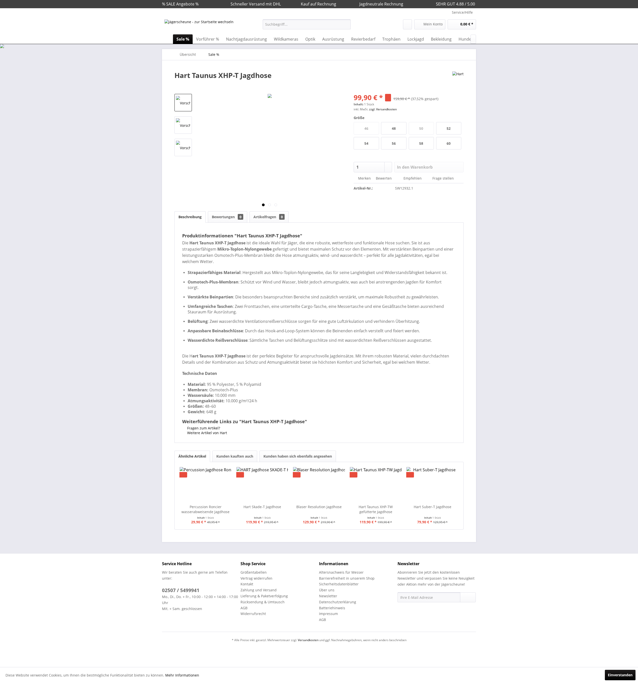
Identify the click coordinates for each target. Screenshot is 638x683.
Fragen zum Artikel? (203, 428)
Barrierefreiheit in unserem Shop (347, 578)
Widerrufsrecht (253, 613)
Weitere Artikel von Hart (206, 432)
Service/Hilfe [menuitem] (462, 12)
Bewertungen (226, 216)
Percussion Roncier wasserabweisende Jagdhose (205, 509)
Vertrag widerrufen (256, 578)
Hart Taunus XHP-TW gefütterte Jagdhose (376, 509)
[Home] (167, 39)
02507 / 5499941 (180, 590)
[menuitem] (307, 24)
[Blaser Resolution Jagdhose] (319, 484)
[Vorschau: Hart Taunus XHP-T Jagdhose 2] (183, 125)
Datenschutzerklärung (337, 602)
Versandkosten (308, 640)
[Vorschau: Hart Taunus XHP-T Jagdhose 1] (183, 102)
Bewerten (384, 178)
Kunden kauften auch (234, 456)
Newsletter (328, 596)
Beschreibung (190, 216)
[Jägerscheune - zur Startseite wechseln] (199, 25)
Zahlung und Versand (258, 590)
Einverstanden (620, 675)
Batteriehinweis (332, 608)
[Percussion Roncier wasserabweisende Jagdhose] (206, 484)
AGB (243, 608)
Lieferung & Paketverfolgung (264, 596)
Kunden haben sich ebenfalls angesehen (297, 456)
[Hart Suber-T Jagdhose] (432, 484)
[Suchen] (346, 24)
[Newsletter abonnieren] (468, 597)
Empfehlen (412, 178)
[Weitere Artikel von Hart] (458, 80)
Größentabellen (253, 572)
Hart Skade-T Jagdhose (262, 506)
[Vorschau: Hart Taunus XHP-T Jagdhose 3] (183, 147)
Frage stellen (443, 178)
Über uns (326, 590)
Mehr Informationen (182, 675)
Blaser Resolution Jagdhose (319, 506)
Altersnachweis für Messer (341, 572)
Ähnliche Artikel (192, 456)
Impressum (328, 613)
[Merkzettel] (407, 24)
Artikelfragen (268, 216)
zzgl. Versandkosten (383, 109)
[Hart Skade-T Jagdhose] (262, 484)
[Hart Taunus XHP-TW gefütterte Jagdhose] (376, 484)
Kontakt (246, 584)
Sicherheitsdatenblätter (339, 584)
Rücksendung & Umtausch (262, 602)
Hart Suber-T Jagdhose (432, 506)
